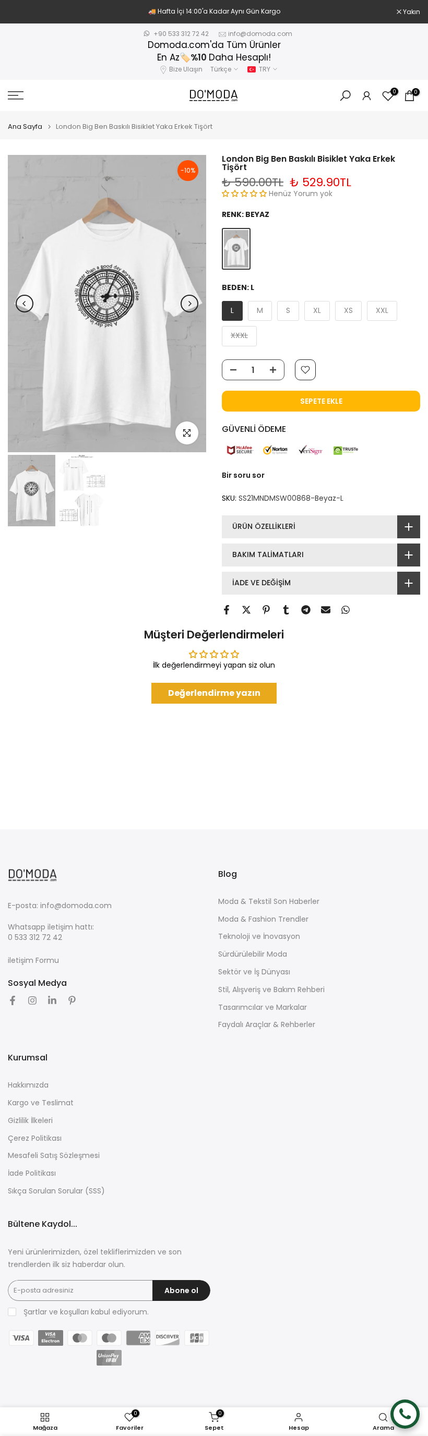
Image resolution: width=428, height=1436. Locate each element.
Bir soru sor (243, 475)
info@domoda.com (260, 33)
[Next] (189, 303)
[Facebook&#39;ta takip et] (12, 1000)
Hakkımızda (28, 1085)
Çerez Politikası (35, 1138)
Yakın (22, 12)
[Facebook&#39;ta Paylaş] (226, 609)
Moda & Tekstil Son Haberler (268, 902)
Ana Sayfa (25, 126)
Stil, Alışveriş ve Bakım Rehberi (271, 990)
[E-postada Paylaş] (325, 609)
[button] (245, 193)
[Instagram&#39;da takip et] (32, 1000)
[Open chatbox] (405, 1414)
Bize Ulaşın (186, 69)
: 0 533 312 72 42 (51, 932)
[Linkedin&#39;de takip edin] (52, 1000)
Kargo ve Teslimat (41, 1103)
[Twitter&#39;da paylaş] (246, 609)
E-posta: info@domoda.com (60, 906)
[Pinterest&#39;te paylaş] (266, 609)
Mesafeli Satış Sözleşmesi (54, 1156)
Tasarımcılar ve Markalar (262, 1007)
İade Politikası (32, 1173)
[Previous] (24, 303)
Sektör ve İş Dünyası (254, 972)
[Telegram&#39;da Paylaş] (306, 609)
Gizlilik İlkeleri (30, 1121)
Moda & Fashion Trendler (263, 919)
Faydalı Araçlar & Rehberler (266, 1025)
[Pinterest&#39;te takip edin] (72, 1000)
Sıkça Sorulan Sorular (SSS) (56, 1191)
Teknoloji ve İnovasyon (259, 937)
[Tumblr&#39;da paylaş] (286, 609)
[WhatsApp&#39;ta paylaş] (345, 609)
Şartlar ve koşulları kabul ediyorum (85, 1312)
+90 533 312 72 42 (181, 33)
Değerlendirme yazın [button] (214, 693)
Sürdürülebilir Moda (252, 954)
